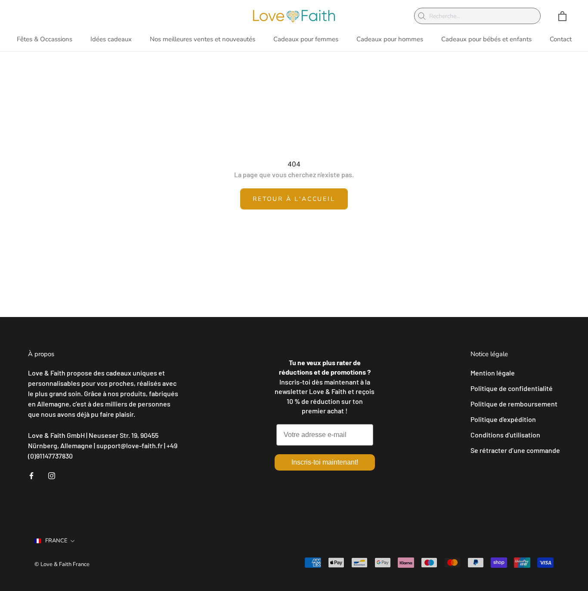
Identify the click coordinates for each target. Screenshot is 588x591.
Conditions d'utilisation (505, 435)
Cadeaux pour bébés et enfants (486, 39)
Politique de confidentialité (511, 388)
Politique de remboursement (513, 404)
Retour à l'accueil (294, 199)
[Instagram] (51, 475)
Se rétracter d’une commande (515, 450)
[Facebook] (31, 475)
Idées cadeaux (111, 39)
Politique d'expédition (503, 419)
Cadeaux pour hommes (389, 39)
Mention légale (492, 373)
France (56, 541)
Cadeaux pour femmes (305, 39)
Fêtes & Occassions (44, 39)
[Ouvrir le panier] (562, 16)
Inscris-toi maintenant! (324, 462)
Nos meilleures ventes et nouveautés (202, 39)
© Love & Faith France (62, 564)
